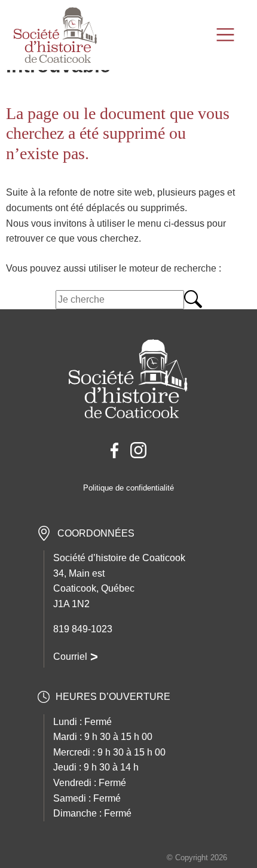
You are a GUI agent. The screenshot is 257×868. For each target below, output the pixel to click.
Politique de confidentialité (128, 487)
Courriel (70, 656)
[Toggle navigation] (227, 34)
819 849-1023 (82, 629)
